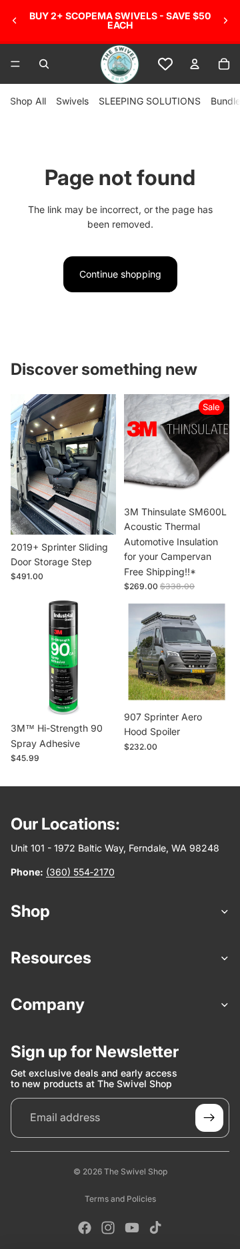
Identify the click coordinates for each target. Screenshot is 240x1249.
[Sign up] (209, 1118)
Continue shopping (120, 274)
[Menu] (15, 64)
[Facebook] (85, 1228)
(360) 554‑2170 (80, 871)
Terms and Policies (120, 1199)
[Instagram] (108, 1228)
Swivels (72, 101)
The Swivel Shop (135, 1171)
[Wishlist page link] (165, 64)
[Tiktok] (155, 1228)
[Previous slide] (14, 20)
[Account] (194, 64)
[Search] (44, 64)
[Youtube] (132, 1228)
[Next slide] (225, 20)
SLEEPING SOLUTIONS (150, 101)
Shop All (28, 101)
